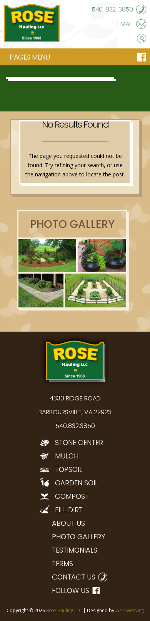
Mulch (66, 456)
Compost (72, 496)
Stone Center (79, 442)
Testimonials (74, 550)
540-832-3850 (112, 9)
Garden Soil (76, 483)
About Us (68, 523)
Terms (62, 563)
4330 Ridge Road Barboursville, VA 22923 (75, 405)
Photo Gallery (78, 536)
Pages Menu (30, 57)
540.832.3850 (75, 426)
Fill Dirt (69, 510)
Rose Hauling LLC (64, 610)
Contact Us (73, 577)
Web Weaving (129, 610)
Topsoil (68, 469)
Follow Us (70, 590)
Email (125, 24)
